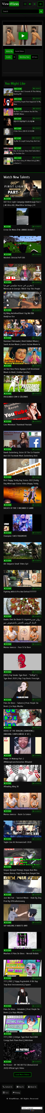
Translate (37, 1110)
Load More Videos (22, 1075)
